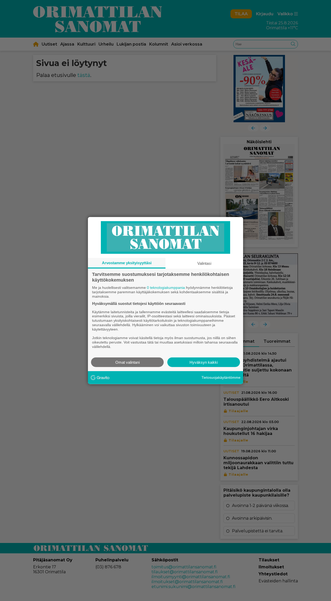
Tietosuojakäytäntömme (220, 377)
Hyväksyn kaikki (204, 362)
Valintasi (204, 263)
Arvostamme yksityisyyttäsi (127, 263)
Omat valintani (127, 362)
